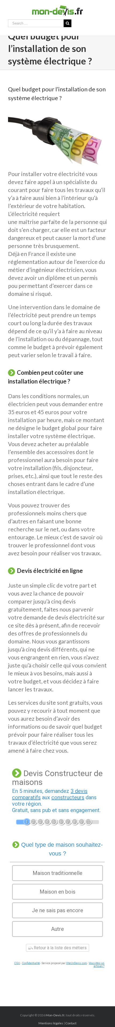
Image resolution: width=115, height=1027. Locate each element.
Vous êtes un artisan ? (96, 965)
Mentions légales (51, 1023)
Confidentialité (31, 963)
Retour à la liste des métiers (60, 947)
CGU (17, 963)
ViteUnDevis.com (76, 963)
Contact (70, 1023)
